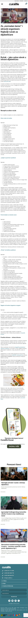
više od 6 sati (7, 81)
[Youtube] (12, 601)
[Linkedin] (16, 601)
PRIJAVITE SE (14, 596)
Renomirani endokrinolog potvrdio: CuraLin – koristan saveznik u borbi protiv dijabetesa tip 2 (13, 546)
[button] (2, 4)
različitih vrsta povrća (17, 355)
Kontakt (21, 0)
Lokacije (25, 0)
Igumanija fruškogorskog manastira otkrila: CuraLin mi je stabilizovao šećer (13, 514)
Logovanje (17, 0)
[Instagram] (19, 601)
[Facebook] (9, 601)
